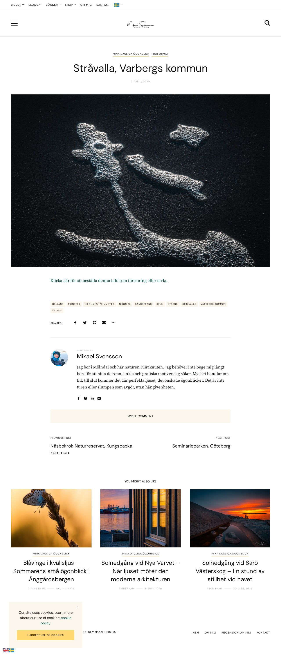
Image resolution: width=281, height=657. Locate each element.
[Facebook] (75, 323)
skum (160, 304)
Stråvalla (189, 304)
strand (173, 304)
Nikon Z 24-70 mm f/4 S (100, 304)
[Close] (77, 607)
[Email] (104, 323)
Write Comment (140, 416)
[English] (6, 650)
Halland (58, 304)
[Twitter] (85, 323)
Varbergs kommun (213, 304)
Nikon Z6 (125, 304)
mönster (74, 304)
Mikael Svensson (99, 356)
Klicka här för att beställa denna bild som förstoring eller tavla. (109, 280)
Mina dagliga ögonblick (131, 53)
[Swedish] (118, 5)
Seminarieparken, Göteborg (201, 446)
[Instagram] (85, 398)
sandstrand (143, 304)
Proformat (160, 53)
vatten (57, 310)
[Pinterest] (94, 323)
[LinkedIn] (92, 398)
